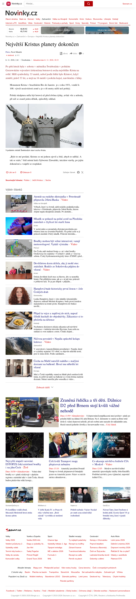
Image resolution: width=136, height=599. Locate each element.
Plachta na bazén (39, 572)
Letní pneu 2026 (118, 540)
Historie (47, 23)
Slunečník (65, 572)
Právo (8, 52)
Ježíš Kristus (37, 180)
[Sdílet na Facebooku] (78, 172)
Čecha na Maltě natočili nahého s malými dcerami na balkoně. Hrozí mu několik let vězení (56, 364)
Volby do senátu (12, 555)
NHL (49, 559)
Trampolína (54, 572)
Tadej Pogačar (33, 551)
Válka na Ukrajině (59, 19)
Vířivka (120, 572)
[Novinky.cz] (21, 13)
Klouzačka (75, 572)
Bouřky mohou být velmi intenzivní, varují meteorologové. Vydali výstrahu (57, 242)
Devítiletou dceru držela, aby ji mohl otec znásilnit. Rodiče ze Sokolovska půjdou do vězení (56, 266)
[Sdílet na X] (82, 172)
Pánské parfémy (67, 581)
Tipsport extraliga (55, 547)
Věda (30, 23)
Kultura (89, 19)
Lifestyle (107, 19)
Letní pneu (83, 576)
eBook (65, 53)
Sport (71, 23)
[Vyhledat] (88, 3)
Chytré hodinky (119, 576)
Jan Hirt (30, 547)
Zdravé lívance (75, 547)
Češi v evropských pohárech (104, 568)
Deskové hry (95, 576)
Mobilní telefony (36, 576)
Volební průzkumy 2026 (15, 544)
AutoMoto (22, 23)
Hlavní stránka (12, 19)
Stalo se (22, 19)
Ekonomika (97, 19)
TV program (102, 23)
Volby (38, 19)
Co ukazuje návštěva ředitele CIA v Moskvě (110, 462)
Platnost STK (116, 559)
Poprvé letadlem (97, 544)
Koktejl (115, 19)
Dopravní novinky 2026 (120, 547)
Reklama (28, 591)
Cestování (38, 23)
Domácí (31, 19)
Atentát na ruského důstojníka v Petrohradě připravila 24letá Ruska (57, 198)
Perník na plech (75, 559)
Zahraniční (46, 19)
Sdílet (75, 53)
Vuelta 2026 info (33, 540)
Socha (48, 180)
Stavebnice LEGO (52, 576)
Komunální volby (13, 559)
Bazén (27, 572)
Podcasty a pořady (60, 23)
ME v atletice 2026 (55, 551)
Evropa (36, 371)
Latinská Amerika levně (99, 555)
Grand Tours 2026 (34, 559)
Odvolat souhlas (100, 591)
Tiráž (44, 591)
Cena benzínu (84, 568)
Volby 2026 (10, 540)
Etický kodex (71, 591)
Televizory (106, 576)
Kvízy (77, 23)
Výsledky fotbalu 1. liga (57, 544)
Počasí (93, 23)
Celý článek (111, 424)
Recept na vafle (75, 555)
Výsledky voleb (12, 547)
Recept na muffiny (76, 544)
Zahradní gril (109, 572)
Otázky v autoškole (119, 555)
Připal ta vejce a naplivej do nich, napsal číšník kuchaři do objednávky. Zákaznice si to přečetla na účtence (58, 316)
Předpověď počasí (52, 568)
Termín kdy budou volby (16, 551)
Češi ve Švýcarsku (97, 551)
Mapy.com (37, 568)
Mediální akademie (56, 591)
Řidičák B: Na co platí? (120, 551)
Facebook (10, 591)
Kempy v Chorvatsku (98, 540)
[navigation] (3, 4)
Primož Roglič (32, 555)
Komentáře (73, 19)
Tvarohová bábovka (77, 551)
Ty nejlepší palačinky (77, 540)
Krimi (82, 19)
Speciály (85, 23)
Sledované (123, 23)
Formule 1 (52, 555)
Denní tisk (113, 23)
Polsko (26, 180)
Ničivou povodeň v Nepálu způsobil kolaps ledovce (57, 340)
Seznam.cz (127, 4)
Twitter (19, 591)
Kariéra (37, 591)
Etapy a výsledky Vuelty (36, 544)
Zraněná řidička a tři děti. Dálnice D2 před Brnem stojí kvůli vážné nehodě (90, 405)
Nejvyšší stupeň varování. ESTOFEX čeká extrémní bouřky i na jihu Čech (23, 464)
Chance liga (53, 540)
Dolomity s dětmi (97, 559)
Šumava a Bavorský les (100, 547)
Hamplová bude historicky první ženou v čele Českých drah (58, 290)
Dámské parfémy (69, 576)
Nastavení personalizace (119, 591)
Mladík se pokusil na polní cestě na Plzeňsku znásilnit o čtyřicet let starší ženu (58, 220)
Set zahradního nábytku (92, 572)
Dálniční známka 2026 (120, 544)
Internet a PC (11, 23)
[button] (45, 126)
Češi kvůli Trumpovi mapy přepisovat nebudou (63, 462)
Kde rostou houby (69, 568)
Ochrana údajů (85, 591)
